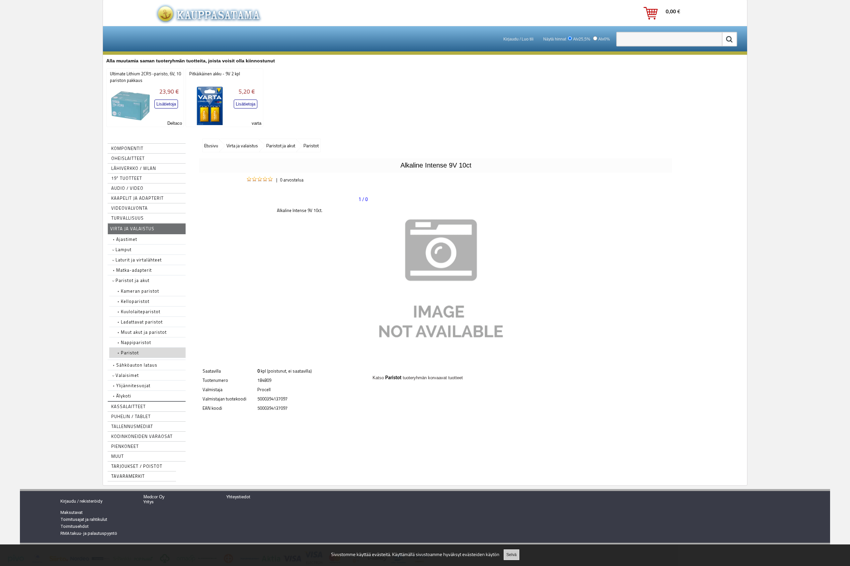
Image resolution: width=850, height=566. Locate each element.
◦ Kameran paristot (138, 291)
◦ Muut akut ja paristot (142, 332)
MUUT (117, 456)
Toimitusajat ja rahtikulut (83, 519)
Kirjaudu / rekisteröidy (81, 501)
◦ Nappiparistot (134, 342)
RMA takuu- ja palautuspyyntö (88, 533)
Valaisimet (126, 375)
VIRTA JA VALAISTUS (132, 228)
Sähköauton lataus (135, 365)
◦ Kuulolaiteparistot (139, 311)
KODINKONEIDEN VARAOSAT (142, 436)
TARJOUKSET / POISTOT (136, 466)
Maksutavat (71, 512)
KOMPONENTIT (127, 148)
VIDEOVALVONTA (129, 208)
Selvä (511, 554)
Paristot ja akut (131, 280)
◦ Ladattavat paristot (140, 321)
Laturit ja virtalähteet (138, 259)
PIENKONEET (125, 446)
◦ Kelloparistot (133, 301)
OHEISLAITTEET (128, 158)
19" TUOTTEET (126, 178)
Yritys (148, 501)
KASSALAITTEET (128, 406)
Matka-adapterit (132, 270)
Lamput (122, 249)
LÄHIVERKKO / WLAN (133, 168)
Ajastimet (125, 239)
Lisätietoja (166, 104)
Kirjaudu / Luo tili (518, 39)
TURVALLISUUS (127, 218)
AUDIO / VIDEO (127, 188)
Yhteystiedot (238, 496)
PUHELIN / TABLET (131, 416)
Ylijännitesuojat (131, 385)
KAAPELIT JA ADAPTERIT (137, 198)
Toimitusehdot (74, 526)
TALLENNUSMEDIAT (132, 426)
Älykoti (122, 395)
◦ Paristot (128, 352)
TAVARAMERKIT (128, 476)
